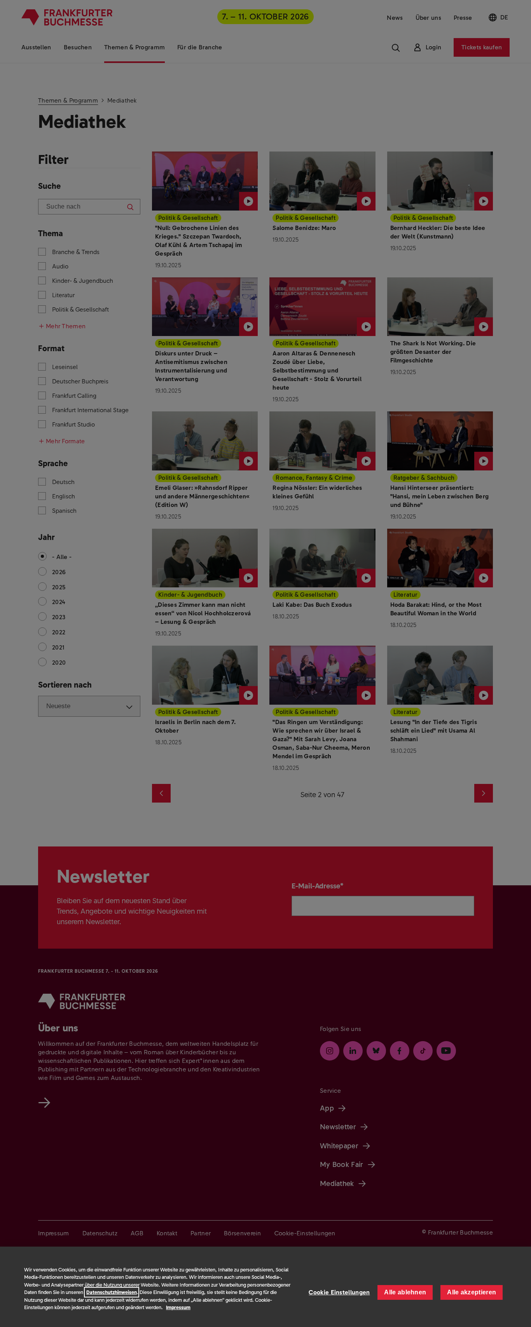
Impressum (178, 1307)
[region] (265, 1287)
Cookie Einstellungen (339, 1292)
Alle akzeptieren (471, 1292)
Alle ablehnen (405, 1292)
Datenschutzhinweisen (111, 1292)
